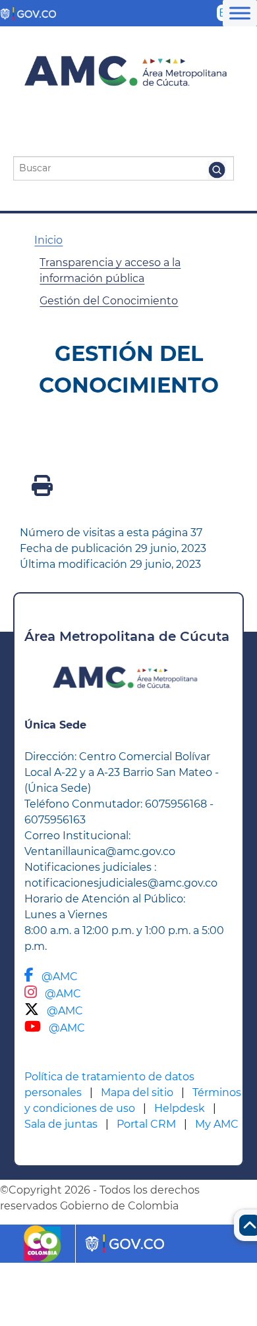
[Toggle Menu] (239, 13)
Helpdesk (179, 1108)
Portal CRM (146, 1124)
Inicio (48, 240)
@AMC (60, 976)
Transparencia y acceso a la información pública (110, 270)
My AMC (217, 1124)
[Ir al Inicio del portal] (123, 71)
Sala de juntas (61, 1124)
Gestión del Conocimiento (109, 300)
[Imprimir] (42, 489)
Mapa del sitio (137, 1092)
